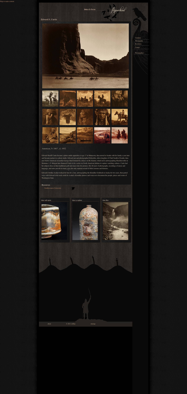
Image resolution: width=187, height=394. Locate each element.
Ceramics (138, 38)
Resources (138, 44)
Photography (139, 41)
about (49, 324)
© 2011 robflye (70, 324)
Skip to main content (7, 1)
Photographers (139, 53)
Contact (137, 47)
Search (84, 9)
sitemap (93, 324)
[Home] (118, 15)
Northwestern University (52, 188)
